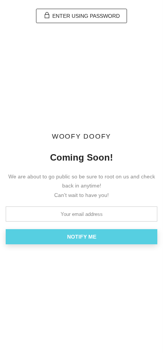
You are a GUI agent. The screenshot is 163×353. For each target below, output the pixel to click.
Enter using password (85, 16)
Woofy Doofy (81, 136)
